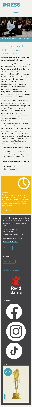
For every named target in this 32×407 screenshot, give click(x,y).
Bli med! (7, 248)
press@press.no (12, 229)
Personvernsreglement (10, 241)
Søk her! (7, 210)
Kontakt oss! (9, 262)
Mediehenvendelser (12, 270)
